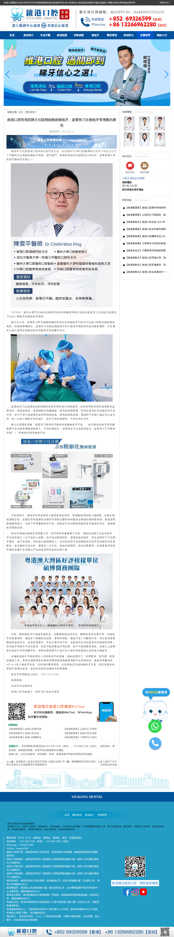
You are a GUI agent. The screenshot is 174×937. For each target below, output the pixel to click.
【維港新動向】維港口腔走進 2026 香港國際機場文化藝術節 (146, 222)
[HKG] (87, 105)
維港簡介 (29, 35)
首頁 (12, 35)
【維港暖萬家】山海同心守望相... (81, 729)
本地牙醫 (45, 35)
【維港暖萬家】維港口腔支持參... (81, 733)
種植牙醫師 (50, 660)
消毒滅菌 (79, 35)
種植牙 (95, 35)
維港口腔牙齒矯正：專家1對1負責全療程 (35, 691)
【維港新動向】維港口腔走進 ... (25, 733)
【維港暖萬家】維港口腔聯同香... (26, 729)
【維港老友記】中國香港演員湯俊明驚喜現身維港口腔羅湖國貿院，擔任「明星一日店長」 (146, 250)
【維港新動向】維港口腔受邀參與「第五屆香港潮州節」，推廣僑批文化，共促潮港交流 (146, 265)
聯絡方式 (162, 35)
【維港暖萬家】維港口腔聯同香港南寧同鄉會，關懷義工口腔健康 (146, 207)
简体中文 (164, 2)
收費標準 (145, 35)
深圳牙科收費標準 (21, 686)
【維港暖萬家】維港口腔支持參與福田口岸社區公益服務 (146, 229)
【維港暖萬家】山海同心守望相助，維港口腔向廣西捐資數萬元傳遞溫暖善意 (146, 215)
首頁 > (22, 112)
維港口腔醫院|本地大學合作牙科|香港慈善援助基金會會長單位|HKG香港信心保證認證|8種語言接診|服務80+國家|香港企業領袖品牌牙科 (69, 2)
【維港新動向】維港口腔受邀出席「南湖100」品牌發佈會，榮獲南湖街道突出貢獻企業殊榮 (146, 257)
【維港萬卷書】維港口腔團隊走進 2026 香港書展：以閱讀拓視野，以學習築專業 (146, 236)
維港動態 (62, 35)
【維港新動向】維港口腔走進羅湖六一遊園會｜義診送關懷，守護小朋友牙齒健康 (146, 272)
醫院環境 (112, 35)
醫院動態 (30, 112)
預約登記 (130, 172)
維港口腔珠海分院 (37, 151)
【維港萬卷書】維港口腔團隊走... (26, 737)
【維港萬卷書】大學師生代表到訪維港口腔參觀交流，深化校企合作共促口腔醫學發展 (146, 243)
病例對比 (129, 35)
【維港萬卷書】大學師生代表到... (81, 737)
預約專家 (144, 172)
